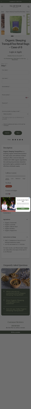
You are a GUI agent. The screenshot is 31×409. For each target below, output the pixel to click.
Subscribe (22, 208)
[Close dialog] (29, 198)
